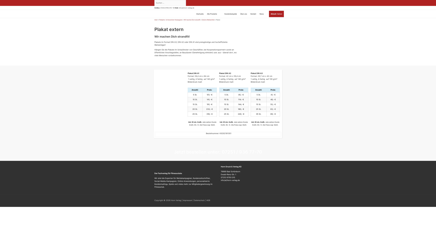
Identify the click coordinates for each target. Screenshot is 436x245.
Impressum (187, 200)
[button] (195, 7)
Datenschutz (199, 200)
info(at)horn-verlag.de (186, 8)
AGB (208, 200)
